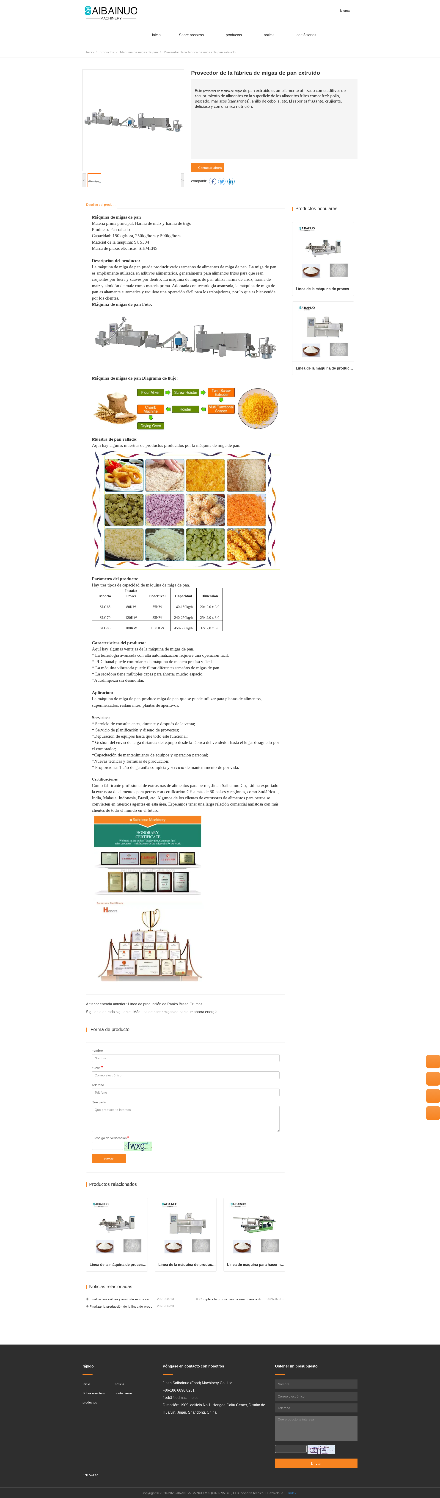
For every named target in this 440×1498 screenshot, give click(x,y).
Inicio (156, 34)
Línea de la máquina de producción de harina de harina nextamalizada (187, 1265)
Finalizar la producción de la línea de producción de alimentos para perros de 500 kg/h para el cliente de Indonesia (123, 1306)
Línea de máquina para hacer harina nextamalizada (256, 1265)
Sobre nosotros (93, 1393)
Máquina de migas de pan (139, 52)
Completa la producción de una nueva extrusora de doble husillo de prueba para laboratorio (232, 1299)
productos (107, 52)
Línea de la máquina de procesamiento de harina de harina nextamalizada (119, 1265)
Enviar (108, 1159)
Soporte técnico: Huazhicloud (262, 1493)
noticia (119, 1384)
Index (292, 1493)
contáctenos (306, 34)
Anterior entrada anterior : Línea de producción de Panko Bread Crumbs (144, 1004)
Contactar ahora (209, 168)
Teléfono (98, 1085)
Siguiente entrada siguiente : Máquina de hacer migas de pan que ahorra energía (151, 1012)
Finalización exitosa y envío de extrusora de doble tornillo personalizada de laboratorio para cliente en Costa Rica (123, 1299)
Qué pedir (99, 1102)
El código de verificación (109, 1138)
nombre (97, 1050)
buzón (96, 1068)
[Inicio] (111, 13)
